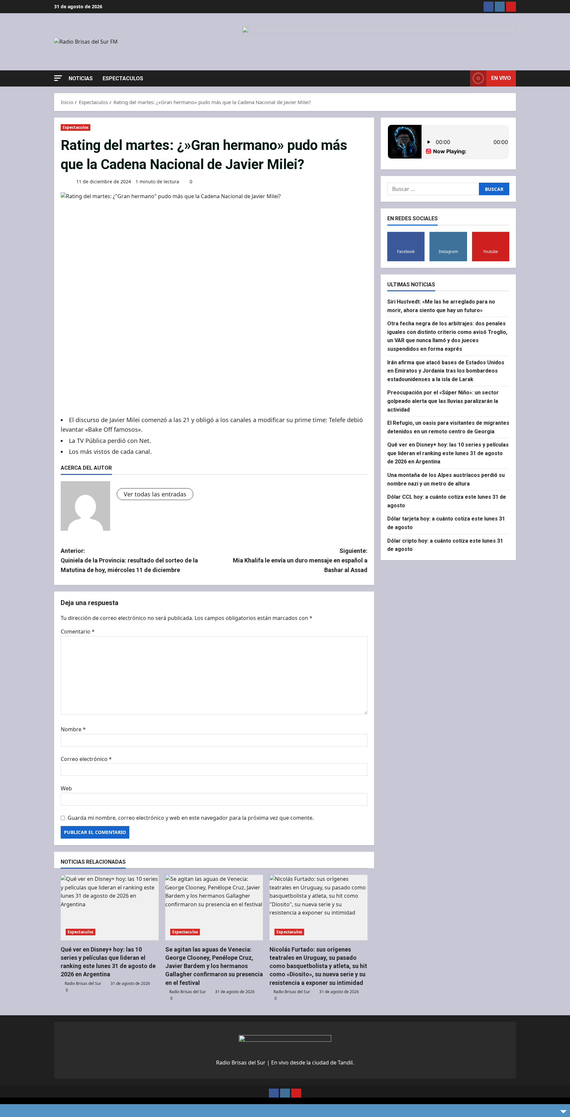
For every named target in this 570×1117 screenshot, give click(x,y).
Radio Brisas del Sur (83, 983)
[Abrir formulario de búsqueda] (463, 78)
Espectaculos (123, 78)
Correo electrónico (86, 759)
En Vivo (501, 78)
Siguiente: (300, 560)
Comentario (78, 631)
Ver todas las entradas (155, 494)
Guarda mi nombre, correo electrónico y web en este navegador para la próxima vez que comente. (191, 817)
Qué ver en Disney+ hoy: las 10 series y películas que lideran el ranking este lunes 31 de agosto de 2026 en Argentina (448, 453)
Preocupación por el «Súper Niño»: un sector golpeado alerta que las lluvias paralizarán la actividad (443, 401)
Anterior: (129, 560)
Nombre (73, 729)
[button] (58, 78)
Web (66, 788)
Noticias (81, 78)
